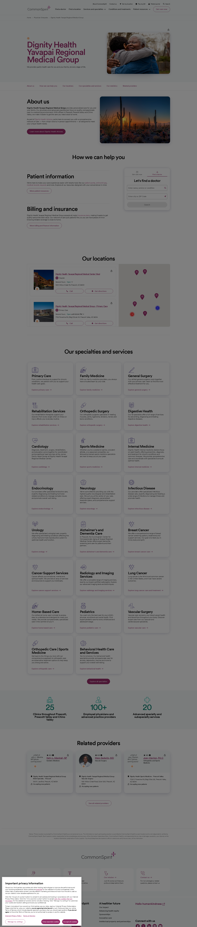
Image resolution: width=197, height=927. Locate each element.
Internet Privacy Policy (13, 916)
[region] (42, 901)
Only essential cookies (51, 922)
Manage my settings (15, 922)
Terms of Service (29, 916)
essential (39, 889)
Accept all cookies (70, 922)
